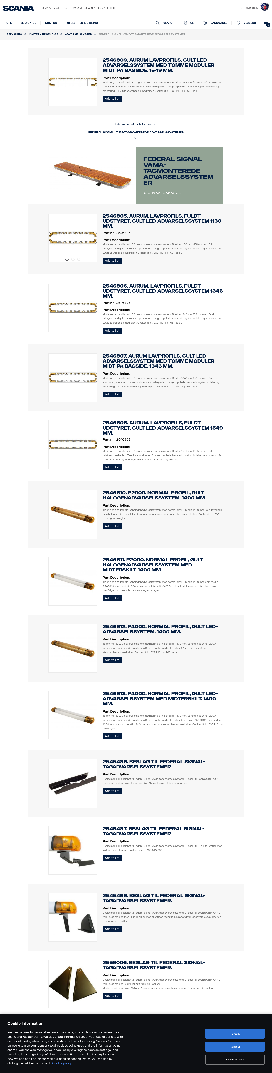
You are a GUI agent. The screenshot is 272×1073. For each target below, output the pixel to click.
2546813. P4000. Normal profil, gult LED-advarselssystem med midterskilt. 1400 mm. (160, 699)
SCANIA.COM (249, 8)
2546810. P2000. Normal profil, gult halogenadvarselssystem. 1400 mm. (154, 495)
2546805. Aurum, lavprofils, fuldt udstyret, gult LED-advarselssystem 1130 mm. (162, 221)
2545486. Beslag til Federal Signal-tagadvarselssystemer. (154, 764)
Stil (9, 23)
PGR (191, 23)
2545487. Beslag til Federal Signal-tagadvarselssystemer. (153, 831)
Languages (219, 23)
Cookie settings (235, 1059)
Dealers (249, 23)
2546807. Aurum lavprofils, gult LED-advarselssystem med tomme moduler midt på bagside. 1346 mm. (158, 361)
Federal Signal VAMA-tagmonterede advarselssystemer (178, 171)
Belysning (28, 23)
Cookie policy (62, 1063)
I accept (235, 1033)
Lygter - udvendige (43, 34)
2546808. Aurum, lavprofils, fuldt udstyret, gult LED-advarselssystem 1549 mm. (163, 428)
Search (169, 23)
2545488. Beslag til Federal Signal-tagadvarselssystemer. (154, 898)
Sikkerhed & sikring (82, 23)
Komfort (52, 23)
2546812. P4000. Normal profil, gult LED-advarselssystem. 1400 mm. (160, 629)
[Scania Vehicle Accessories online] (18, 8)
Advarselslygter (78, 34)
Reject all (235, 1046)
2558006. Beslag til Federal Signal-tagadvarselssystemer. (154, 965)
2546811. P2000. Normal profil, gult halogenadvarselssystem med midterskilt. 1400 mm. (153, 565)
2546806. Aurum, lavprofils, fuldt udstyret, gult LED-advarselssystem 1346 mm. (163, 291)
